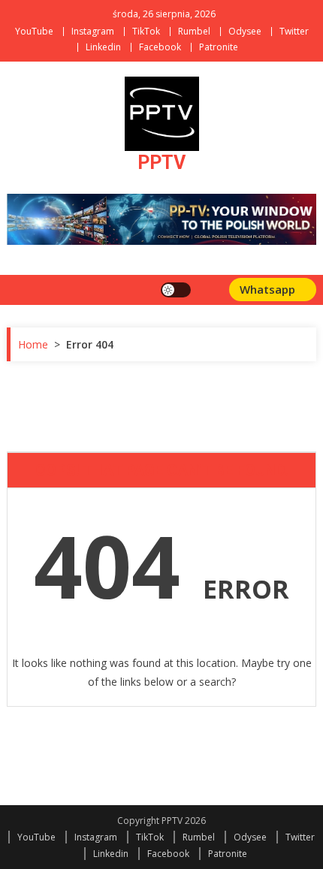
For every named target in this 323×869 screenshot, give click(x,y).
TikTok (146, 31)
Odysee (244, 31)
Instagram (92, 31)
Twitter (294, 31)
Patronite (218, 47)
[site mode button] (176, 289)
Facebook (160, 47)
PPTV (161, 162)
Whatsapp (269, 289)
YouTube (34, 31)
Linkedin (103, 47)
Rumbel (194, 31)
